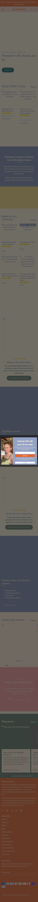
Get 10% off (25, 455)
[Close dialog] (36, 438)
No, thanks (25, 462)
